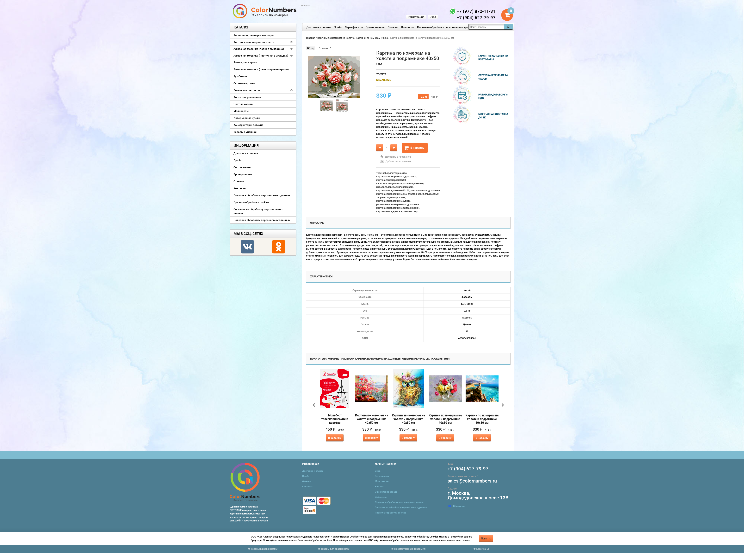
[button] (27, 539)
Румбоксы (240, 76)
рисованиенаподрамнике (425, 190)
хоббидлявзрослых (427, 193)
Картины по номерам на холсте (253, 42)
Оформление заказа (386, 491)
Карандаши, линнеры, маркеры (253, 35)
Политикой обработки (309, 540)
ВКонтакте (459, 506)
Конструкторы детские (248, 124)
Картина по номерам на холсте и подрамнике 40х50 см (371, 419)
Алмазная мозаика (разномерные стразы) (261, 69)
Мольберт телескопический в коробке (334, 419)
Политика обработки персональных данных (445, 27)
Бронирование (375, 27)
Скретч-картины (244, 83)
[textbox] (486, 26)
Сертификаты (354, 27)
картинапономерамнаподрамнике (396, 176)
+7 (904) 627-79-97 (468, 468)
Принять (486, 538)
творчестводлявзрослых (390, 197)
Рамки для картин (245, 62)
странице (464, 540)
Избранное (381, 497)
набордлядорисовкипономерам (394, 186)
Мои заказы (382, 481)
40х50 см (467, 317)
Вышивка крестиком (246, 90)
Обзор (310, 48)
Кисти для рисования (247, 97)
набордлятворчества (394, 173)
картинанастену (408, 211)
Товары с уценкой (245, 131)
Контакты (407, 27)
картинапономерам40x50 (391, 180)
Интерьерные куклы (246, 117)
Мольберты (241, 110)
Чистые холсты (243, 104)
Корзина (379, 486)
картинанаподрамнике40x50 (392, 190)
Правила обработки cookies (251, 202)
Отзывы (393, 27)
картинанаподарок (387, 211)
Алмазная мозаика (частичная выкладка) (260, 55)
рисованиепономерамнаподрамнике (397, 204)
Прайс (338, 27)
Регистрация (416, 16)
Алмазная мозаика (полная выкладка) (258, 48)
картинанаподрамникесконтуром (395, 193)
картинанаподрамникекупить (393, 200)
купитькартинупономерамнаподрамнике (400, 183)
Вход (433, 16)
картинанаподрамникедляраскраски (397, 207)
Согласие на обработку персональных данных (258, 211)
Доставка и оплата (318, 27)
